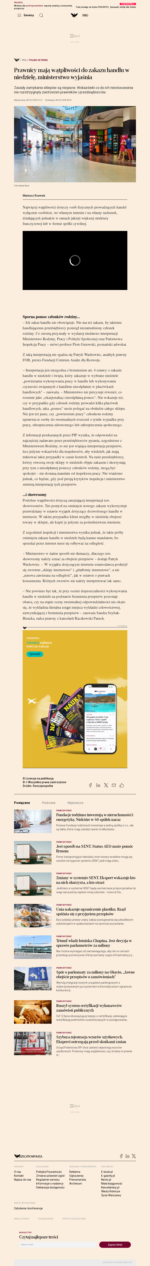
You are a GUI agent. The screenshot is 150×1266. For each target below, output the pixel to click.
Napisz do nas (22, 1179)
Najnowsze (76, 803)
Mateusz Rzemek (34, 195)
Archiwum (75, 1183)
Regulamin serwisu (48, 1179)
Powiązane (22, 803)
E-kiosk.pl (107, 1171)
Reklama (74, 1171)
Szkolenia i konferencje (28, 1208)
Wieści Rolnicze (110, 1191)
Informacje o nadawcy (49, 1183)
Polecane (49, 803)
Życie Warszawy (111, 1195)
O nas (17, 1171)
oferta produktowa (74, 1219)
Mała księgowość (111, 1183)
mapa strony (21, 1219)
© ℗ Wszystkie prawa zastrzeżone (44, 782)
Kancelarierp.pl (110, 1187)
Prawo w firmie (38, 60)
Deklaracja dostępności (50, 1187)
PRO (85, 15)
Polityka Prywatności (49, 1171)
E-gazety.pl (108, 1175)
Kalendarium (45, 1219)
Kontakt (19, 1175)
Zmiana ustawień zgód (50, 1175)
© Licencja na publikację (38, 778)
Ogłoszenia (76, 1175)
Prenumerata (77, 1179)
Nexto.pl (106, 1179)
